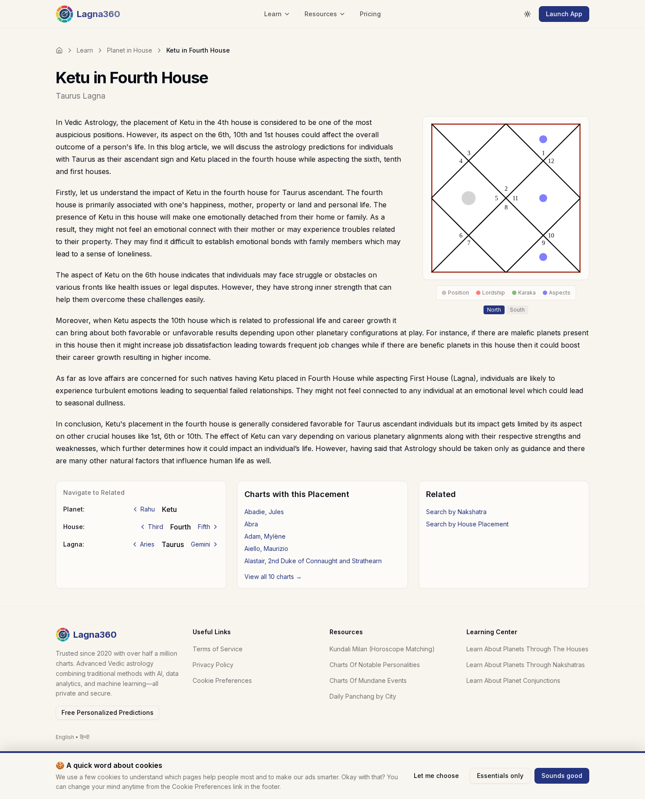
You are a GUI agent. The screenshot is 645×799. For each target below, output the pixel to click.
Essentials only (500, 775)
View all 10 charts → (273, 576)
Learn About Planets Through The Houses (527, 649)
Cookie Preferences (222, 680)
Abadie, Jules (264, 511)
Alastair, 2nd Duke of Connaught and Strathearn (313, 561)
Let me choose (436, 775)
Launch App (564, 14)
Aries (147, 544)
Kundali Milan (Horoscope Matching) (382, 649)
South (517, 309)
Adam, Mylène (265, 536)
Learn (85, 50)
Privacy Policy (213, 664)
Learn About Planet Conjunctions (513, 680)
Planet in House (129, 50)
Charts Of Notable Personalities (375, 664)
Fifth (204, 526)
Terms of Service (218, 649)
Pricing (370, 14)
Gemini (200, 544)
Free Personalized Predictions (107, 712)
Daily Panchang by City (363, 696)
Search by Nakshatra (456, 511)
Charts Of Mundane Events (368, 680)
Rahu (147, 509)
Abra (251, 524)
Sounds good (561, 775)
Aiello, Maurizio (266, 548)
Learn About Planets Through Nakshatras (525, 664)
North (494, 309)
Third (155, 526)
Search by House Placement (467, 524)
